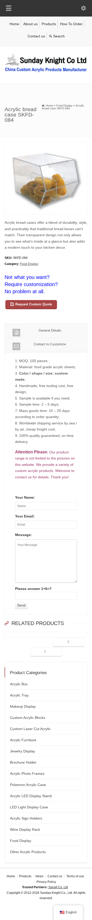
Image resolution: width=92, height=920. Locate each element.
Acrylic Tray (19, 695)
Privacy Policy (46, 882)
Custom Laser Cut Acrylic (30, 729)
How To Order (71, 24)
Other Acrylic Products (28, 852)
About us (30, 24)
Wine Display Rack (25, 829)
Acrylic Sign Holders (26, 818)
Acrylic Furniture (23, 740)
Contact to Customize (50, 344)
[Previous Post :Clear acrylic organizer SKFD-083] (69, 642)
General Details (50, 330)
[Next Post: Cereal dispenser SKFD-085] (46, 652)
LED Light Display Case (29, 807)
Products (49, 24)
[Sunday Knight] (46, 73)
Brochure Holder (23, 762)
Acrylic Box (19, 684)
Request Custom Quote (33, 304)
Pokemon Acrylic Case (28, 785)
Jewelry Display (22, 751)
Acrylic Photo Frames (27, 773)
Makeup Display (23, 706)
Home (14, 24)
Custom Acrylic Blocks (27, 718)
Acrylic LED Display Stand (31, 796)
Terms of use (75, 876)
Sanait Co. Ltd (58, 887)
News (39, 876)
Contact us (36, 36)
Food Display (29, 264)
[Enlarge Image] (46, 145)
